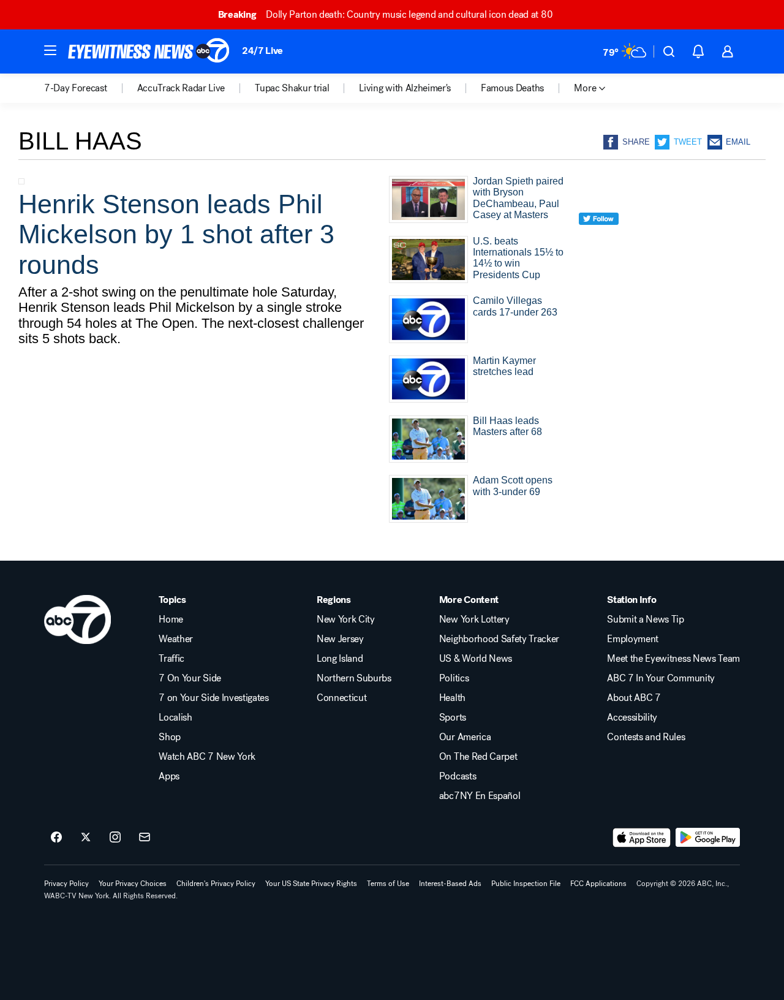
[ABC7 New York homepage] (149, 51)
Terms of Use (388, 883)
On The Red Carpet (478, 757)
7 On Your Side (190, 678)
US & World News (475, 659)
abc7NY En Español (480, 796)
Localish (175, 717)
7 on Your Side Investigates (213, 698)
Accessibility (632, 717)
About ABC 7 (633, 698)
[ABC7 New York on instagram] (115, 837)
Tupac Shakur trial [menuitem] (292, 88)
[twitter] (599, 241)
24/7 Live (262, 50)
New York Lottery (474, 619)
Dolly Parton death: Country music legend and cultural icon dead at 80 (385, 14)
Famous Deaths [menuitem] (512, 88)
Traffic (171, 659)
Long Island (340, 659)
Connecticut (341, 698)
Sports (452, 717)
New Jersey (340, 639)
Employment (632, 639)
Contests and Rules (646, 737)
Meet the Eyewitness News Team (673, 659)
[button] (50, 50)
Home (171, 619)
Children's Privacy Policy (215, 883)
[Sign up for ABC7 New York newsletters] (144, 837)
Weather (176, 639)
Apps (169, 776)
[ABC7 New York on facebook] (56, 837)
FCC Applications (598, 883)
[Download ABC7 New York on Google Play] (708, 837)
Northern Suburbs (354, 678)
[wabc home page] (77, 619)
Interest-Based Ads (450, 883)
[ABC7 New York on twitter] (86, 837)
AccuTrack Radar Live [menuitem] (181, 88)
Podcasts (457, 776)
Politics (454, 678)
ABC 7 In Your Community (661, 678)
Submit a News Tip (645, 619)
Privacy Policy (66, 883)
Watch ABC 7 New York (207, 757)
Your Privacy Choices (133, 883)
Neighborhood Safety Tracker (499, 639)
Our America (465, 737)
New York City (346, 619)
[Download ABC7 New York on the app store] (641, 837)
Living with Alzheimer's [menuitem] (405, 88)
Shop (170, 737)
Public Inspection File (525, 883)
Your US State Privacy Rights (311, 883)
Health (452, 698)
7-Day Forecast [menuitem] (75, 88)
